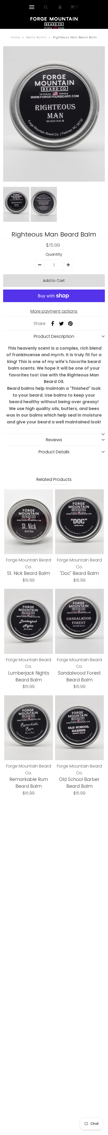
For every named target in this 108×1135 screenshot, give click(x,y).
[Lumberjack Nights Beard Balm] (28, 621)
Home (15, 37)
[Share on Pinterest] (70, 324)
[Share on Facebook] (52, 324)
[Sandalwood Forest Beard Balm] (79, 621)
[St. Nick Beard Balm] (28, 521)
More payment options (53, 311)
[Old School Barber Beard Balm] (79, 727)
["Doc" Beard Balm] (79, 521)
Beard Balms (36, 37)
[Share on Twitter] (61, 324)
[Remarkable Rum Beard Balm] (28, 727)
